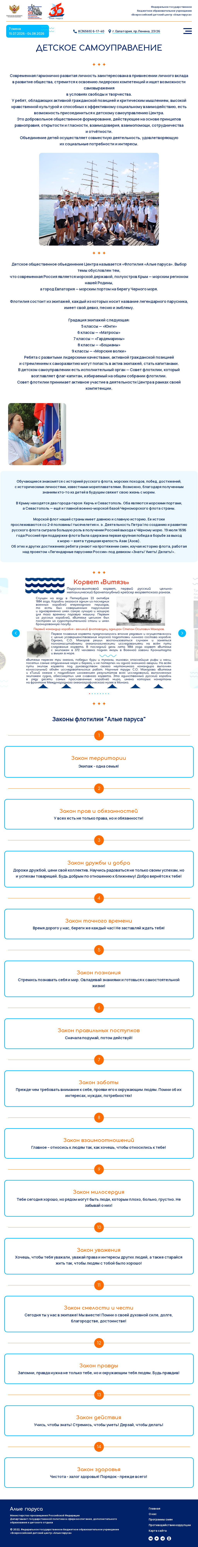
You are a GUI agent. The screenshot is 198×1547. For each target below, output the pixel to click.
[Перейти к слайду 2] (92, 693)
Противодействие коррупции (170, 1525)
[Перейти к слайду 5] (100, 693)
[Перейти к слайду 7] (105, 693)
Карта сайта (158, 1530)
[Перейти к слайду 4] (97, 693)
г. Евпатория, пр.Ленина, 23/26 (136, 31)
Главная (154, 1508)
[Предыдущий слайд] (16, 633)
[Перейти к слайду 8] (108, 693)
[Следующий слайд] (182, 633)
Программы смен (161, 1519)
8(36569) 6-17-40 (91, 31)
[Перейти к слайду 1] (89, 693)
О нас (153, 1514)
